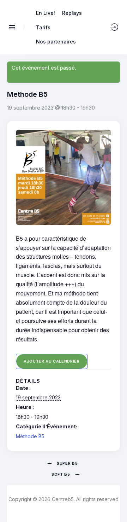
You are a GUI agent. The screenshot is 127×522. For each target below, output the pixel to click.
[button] (117, 503)
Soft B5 (61, 474)
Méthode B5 (30, 436)
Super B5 (67, 463)
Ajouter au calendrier (52, 361)
